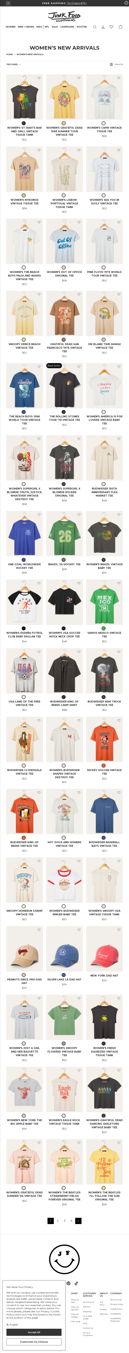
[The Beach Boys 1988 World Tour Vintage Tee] (24, 385)
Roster (82, 26)
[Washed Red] (104, 766)
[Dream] (104, 195)
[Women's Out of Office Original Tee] (64, 241)
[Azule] (24, 412)
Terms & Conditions (88, 1334)
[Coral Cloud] (24, 1188)
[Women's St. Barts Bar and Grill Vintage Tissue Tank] (24, 97)
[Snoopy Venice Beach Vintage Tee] (24, 313)
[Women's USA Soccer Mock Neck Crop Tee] (64, 602)
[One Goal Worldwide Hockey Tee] (24, 533)
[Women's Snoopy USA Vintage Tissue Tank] (104, 880)
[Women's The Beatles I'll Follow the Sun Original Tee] (104, 1161)
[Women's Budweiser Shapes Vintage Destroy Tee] (64, 739)
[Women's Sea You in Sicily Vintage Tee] (104, 169)
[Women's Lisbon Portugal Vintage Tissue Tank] (64, 169)
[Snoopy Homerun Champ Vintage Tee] (24, 880)
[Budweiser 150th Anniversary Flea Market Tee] (104, 458)
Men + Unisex (26, 26)
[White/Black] (24, 628)
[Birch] (64, 195)
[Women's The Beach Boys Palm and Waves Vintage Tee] (24, 241)
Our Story (102, 1303)
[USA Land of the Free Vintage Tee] (24, 671)
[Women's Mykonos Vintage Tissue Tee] (24, 169)
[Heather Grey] (24, 1116)
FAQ (85, 1323)
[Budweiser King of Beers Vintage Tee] (24, 811)
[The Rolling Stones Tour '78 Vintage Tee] (64, 385)
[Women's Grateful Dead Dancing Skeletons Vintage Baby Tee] (104, 1089)
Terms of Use (116, 1300)
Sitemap (103, 1314)
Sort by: (12, 64)
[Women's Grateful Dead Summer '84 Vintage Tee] (24, 1161)
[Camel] (24, 195)
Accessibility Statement (115, 1319)
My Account (88, 1302)
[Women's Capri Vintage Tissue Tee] (104, 97)
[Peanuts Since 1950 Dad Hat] (24, 948)
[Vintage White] (104, 123)
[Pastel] (64, 1188)
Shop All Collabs (75, 1315)
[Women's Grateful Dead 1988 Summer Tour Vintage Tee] (64, 97)
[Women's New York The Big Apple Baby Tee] (24, 1089)
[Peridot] (64, 1044)
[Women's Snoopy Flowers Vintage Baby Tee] (64, 1017)
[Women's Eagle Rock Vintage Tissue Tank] (64, 1089)
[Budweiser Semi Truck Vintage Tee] (104, 671)
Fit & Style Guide (87, 1317)
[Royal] (64, 975)
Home (9, 54)
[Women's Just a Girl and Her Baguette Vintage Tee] (24, 1017)
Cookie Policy (116, 1309)
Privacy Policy (116, 1304)
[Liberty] (24, 560)
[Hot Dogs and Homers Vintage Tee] (64, 811)
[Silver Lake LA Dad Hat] (64, 948)
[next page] (78, 1221)
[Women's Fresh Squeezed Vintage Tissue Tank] (104, 1017)
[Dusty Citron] (64, 123)
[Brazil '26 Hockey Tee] (64, 533)
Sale (55, 26)
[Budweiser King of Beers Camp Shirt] (64, 671)
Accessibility (115, 1313)
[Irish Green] (64, 560)
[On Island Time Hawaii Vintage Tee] (104, 313)
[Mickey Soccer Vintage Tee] (104, 739)
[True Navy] (104, 838)
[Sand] (104, 484)
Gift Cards (75, 1321)
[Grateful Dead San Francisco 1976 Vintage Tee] (64, 313)
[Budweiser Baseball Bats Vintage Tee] (104, 811)
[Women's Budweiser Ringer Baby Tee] (64, 880)
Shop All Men (75, 1301)
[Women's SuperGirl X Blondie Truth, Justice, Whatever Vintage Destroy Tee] (24, 458)
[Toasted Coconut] (64, 340)
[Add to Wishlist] (39, 78)
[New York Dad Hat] (104, 948)
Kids (39, 26)
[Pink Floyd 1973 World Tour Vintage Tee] (104, 241)
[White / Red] (64, 906)
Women (10, 26)
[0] (111, 27)
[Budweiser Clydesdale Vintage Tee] (24, 739)
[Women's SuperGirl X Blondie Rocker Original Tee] (64, 458)
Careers (103, 1309)
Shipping (87, 1311)
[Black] (64, 628)
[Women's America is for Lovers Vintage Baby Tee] (104, 385)
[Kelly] (104, 628)
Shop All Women (75, 1308)
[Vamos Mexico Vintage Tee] (104, 602)
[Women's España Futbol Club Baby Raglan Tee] (24, 602)
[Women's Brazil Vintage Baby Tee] (104, 533)
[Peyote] (24, 906)
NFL (47, 26)
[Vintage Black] (24, 123)
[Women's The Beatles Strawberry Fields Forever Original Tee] (64, 1161)
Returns (86, 1307)
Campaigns (67, 26)
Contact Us (88, 1328)
